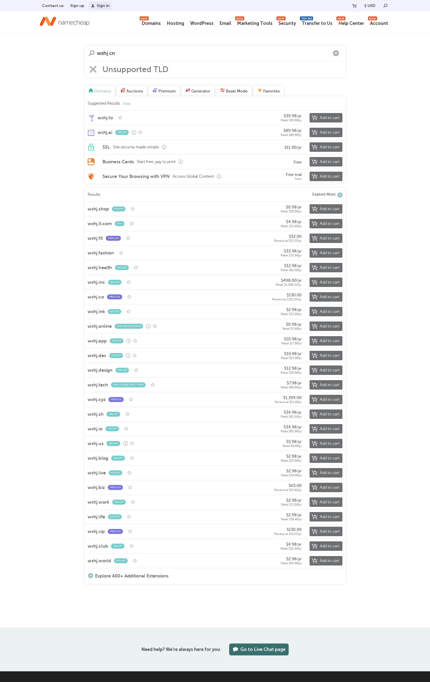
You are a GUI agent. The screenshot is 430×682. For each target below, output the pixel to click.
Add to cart (329, 118)
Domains (151, 22)
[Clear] (336, 53)
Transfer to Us (316, 22)
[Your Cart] (354, 5)
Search (92, 53)
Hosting (175, 23)
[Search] (385, 5)
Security (286, 22)
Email (225, 23)
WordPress (202, 23)
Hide (126, 104)
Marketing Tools (254, 22)
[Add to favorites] (120, 118)
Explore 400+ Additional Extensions (131, 575)
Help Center (350, 22)
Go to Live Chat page (262, 649)
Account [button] (378, 22)
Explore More (323, 194)
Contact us (53, 5)
